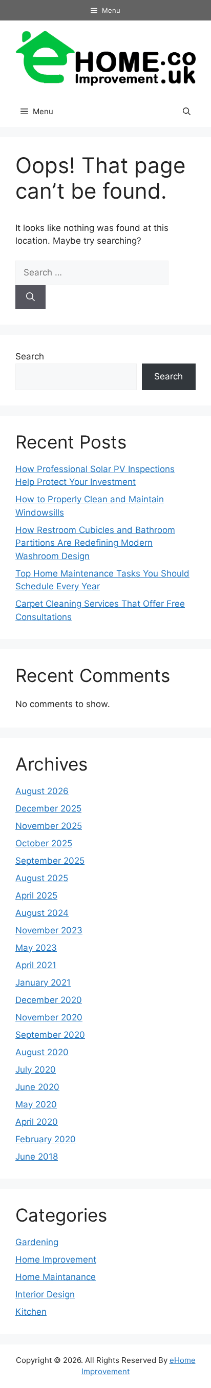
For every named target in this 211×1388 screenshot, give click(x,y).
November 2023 (48, 930)
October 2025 (43, 843)
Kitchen (31, 1312)
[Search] (30, 297)
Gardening (36, 1242)
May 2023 (36, 948)
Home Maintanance (55, 1277)
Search (29, 356)
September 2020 (50, 1035)
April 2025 (36, 895)
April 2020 (36, 1122)
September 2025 (50, 861)
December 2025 (48, 808)
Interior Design (45, 1294)
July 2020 (35, 1069)
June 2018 (36, 1156)
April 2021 (35, 965)
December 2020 (48, 1000)
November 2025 (48, 826)
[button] (187, 111)
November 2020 (48, 1017)
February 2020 (45, 1139)
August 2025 (41, 878)
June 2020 (37, 1087)
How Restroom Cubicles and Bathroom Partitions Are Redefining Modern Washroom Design (95, 543)
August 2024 (42, 913)
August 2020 (42, 1052)
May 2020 (36, 1104)
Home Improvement (55, 1259)
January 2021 (43, 982)
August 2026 (42, 791)
